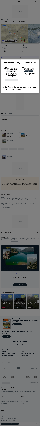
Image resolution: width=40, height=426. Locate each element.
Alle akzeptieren (11, 71)
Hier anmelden (29, 74)
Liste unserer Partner (6, 89)
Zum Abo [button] (29, 71)
